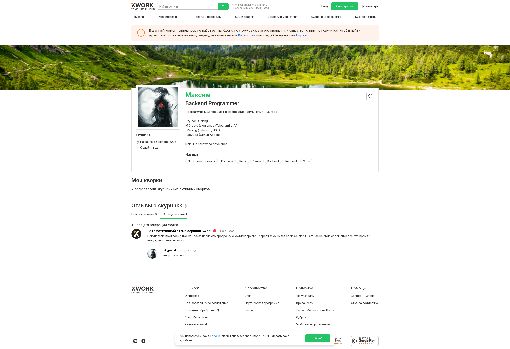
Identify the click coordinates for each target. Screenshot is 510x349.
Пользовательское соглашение (206, 303)
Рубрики (302, 317)
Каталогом (246, 35)
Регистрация (345, 6)
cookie (216, 336)
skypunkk (170, 250)
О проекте (192, 295)
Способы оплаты (196, 317)
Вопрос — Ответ (362, 295)
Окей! (318, 338)
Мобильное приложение (313, 324)
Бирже (301, 35)
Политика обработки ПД (202, 310)
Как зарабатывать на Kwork (315, 310)
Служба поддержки (365, 303)
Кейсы (249, 310)
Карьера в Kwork (196, 324)
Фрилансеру (370, 6)
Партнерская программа (262, 303)
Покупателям (305, 295)
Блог (248, 295)
